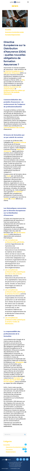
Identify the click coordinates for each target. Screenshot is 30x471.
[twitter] (17, 459)
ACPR (21, 389)
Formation (8, 35)
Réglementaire (15, 35)
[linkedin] (21, 459)
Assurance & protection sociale (14, 32)
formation (16, 142)
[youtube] (27, 459)
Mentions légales (5, 468)
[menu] (28, 2)
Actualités (8, 29)
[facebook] (24, 459)
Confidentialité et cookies (15, 468)
